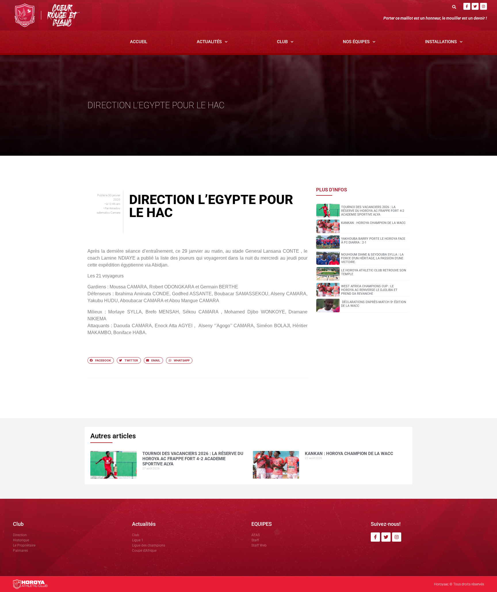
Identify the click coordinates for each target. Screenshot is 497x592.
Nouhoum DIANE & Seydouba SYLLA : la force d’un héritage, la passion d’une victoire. (372, 258)
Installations (441, 41)
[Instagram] (483, 6)
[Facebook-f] (466, 6)
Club (282, 41)
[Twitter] (475, 6)
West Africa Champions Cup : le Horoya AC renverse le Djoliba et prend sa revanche (369, 290)
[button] (454, 6)
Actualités (209, 41)
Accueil (138, 41)
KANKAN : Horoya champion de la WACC (373, 223)
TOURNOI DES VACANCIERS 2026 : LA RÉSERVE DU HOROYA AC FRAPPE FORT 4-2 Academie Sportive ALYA (372, 210)
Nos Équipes (356, 41)
